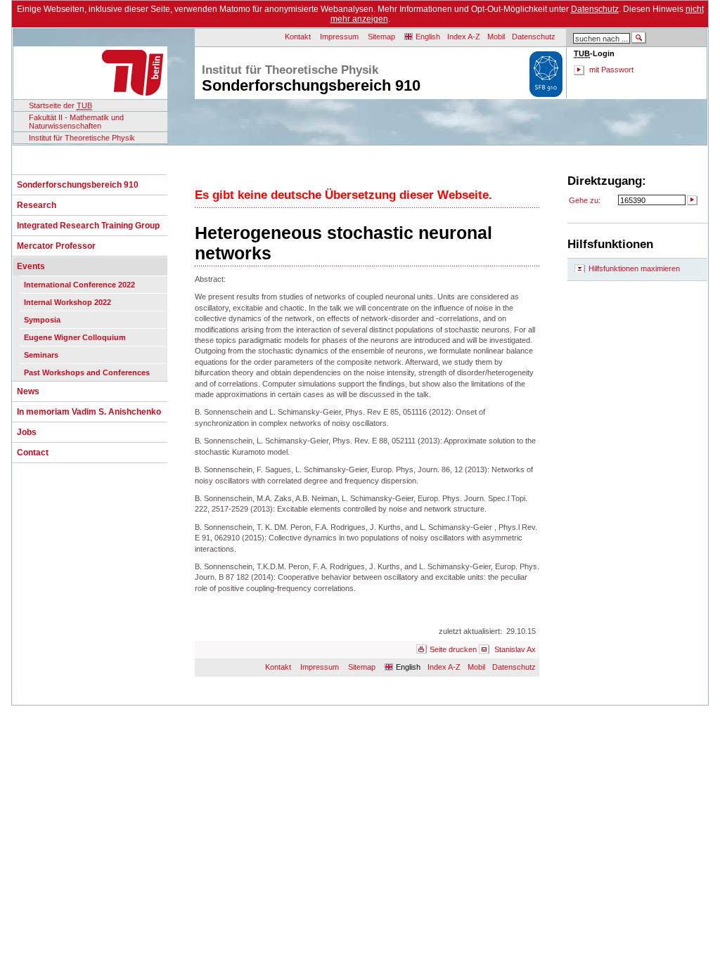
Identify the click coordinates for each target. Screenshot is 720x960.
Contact (33, 453)
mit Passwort (611, 69)
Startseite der (60, 105)
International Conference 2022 (79, 284)
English (428, 36)
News (28, 391)
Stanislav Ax (515, 649)
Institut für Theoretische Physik (82, 138)
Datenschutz (595, 9)
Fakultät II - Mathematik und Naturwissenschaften (76, 121)
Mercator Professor (56, 246)
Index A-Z (463, 36)
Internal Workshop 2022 (67, 302)
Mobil (496, 36)
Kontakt (298, 36)
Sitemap (381, 36)
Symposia (42, 320)
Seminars (41, 355)
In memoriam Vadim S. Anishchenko (89, 412)
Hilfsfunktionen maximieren (634, 268)
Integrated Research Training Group (88, 226)
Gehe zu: (584, 200)
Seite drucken (453, 649)
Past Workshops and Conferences (87, 372)
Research (36, 205)
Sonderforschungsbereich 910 (78, 185)
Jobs (27, 432)
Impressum (339, 36)
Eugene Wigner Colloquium (75, 337)
